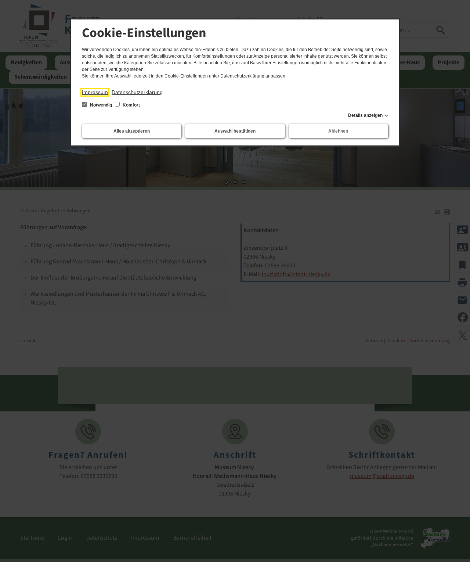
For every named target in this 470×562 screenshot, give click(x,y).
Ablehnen (338, 131)
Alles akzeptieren (131, 131)
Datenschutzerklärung (137, 92)
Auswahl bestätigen (235, 131)
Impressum (95, 92)
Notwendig (101, 105)
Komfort (131, 105)
